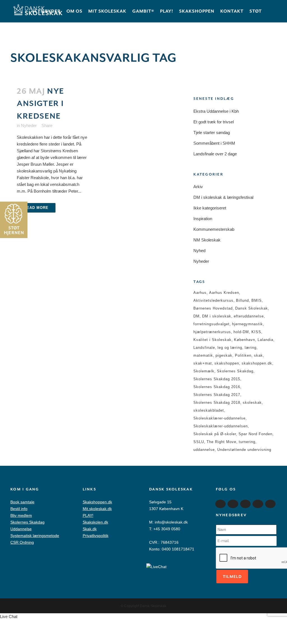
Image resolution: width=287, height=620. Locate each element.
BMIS (256, 300)
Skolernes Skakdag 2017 (216, 395)
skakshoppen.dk (257, 363)
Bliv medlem (21, 515)
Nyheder (29, 125)
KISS (256, 332)
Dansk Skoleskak (251, 308)
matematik (203, 355)
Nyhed (199, 250)
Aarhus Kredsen (224, 293)
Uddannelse (21, 529)
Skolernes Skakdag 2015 (216, 379)
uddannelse (204, 450)
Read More (36, 208)
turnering (247, 442)
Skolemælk (203, 371)
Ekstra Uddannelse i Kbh (216, 111)
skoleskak (252, 402)
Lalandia (265, 340)
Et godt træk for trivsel (213, 121)
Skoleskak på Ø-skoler (214, 434)
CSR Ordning (22, 542)
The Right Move (221, 442)
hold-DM (241, 332)
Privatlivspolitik (95, 535)
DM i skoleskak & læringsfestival (223, 197)
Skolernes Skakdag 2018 (216, 402)
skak (258, 355)
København (244, 340)
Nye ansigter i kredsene (40, 103)
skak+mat (202, 363)
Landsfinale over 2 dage (215, 153)
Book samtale (22, 502)
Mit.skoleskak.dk (97, 508)
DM (196, 316)
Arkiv (198, 186)
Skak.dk (90, 529)
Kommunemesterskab (213, 229)
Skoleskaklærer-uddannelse (219, 418)
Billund (242, 300)
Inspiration (202, 218)
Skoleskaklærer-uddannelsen (220, 426)
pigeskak (224, 355)
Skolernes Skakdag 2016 (216, 387)
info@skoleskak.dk (171, 522)
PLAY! (88, 515)
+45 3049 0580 (166, 529)
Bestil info (18, 508)
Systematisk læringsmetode (34, 535)
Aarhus (200, 293)
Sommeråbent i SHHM (214, 143)
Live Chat (8, 616)
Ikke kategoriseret (209, 208)
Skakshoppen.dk (97, 502)
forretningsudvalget (211, 324)
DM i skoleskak (216, 316)
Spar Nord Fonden (255, 434)
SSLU (198, 442)
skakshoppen (226, 363)
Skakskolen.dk (95, 522)
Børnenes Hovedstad (213, 308)
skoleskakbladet (208, 410)
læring (250, 347)
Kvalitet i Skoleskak (212, 340)
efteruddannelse (249, 316)
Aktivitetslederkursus (213, 300)
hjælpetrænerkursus (212, 332)
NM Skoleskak (207, 240)
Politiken (243, 355)
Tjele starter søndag (211, 132)
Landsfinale (204, 347)
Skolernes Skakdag (235, 371)
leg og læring (229, 347)
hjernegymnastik (247, 324)
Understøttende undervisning (244, 450)
